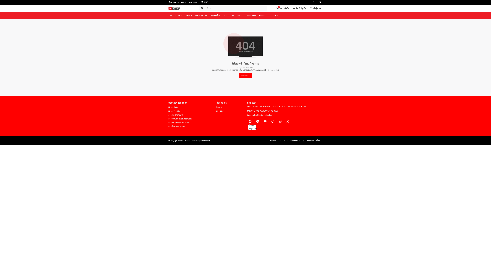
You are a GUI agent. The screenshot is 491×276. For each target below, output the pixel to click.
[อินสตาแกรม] (280, 121)
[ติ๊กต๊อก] (273, 121)
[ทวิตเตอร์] (288, 121)
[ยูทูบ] (265, 121)
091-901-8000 (191, 2)
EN (320, 2)
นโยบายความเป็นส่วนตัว (292, 141)
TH (314, 2)
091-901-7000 (178, 2)
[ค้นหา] (225, 8)
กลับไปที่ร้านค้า (245, 76)
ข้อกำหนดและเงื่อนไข (314, 141)
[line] (257, 121)
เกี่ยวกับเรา (273, 141)
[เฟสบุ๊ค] (250, 121)
